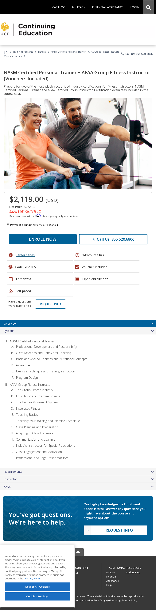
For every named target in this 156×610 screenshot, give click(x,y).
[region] (37, 576)
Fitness (42, 51)
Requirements (13, 471)
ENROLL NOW (43, 239)
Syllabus (9, 331)
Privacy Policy (129, 600)
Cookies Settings (37, 596)
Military (110, 572)
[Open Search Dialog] (148, 7)
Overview (10, 323)
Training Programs (23, 51)
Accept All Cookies (37, 586)
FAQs (7, 486)
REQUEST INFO (50, 304)
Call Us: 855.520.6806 (137, 54)
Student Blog (132, 572)
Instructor (10, 479)
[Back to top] (78, 567)
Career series (25, 255)
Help (109, 585)
